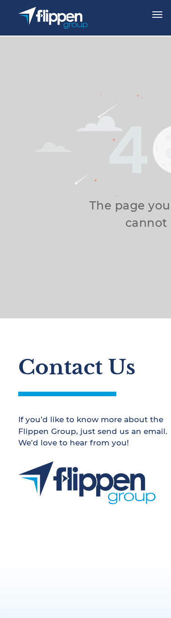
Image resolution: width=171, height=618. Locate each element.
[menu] (157, 14)
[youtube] (63, 520)
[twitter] (44, 520)
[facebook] (24, 520)
